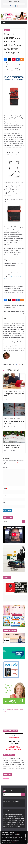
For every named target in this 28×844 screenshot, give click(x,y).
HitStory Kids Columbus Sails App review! (13, 312)
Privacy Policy (6, 778)
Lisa (16, 55)
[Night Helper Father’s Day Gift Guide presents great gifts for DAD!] (14, 374)
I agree (25, 837)
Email (4, 496)
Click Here (14, 805)
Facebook (18, 277)
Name (5, 488)
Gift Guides (7, 30)
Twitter (6, 279)
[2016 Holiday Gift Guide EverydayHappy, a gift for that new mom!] (14, 404)
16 (14, 450)
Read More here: (15, 842)
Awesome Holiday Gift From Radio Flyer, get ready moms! (14, 306)
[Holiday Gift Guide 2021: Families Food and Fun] (14, 432)
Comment (6, 467)
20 (12, 399)
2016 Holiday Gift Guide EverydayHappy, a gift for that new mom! (14, 421)
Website (13, 277)
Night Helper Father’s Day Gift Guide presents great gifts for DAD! (14, 393)
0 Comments (20, 55)
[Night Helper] (14, 13)
